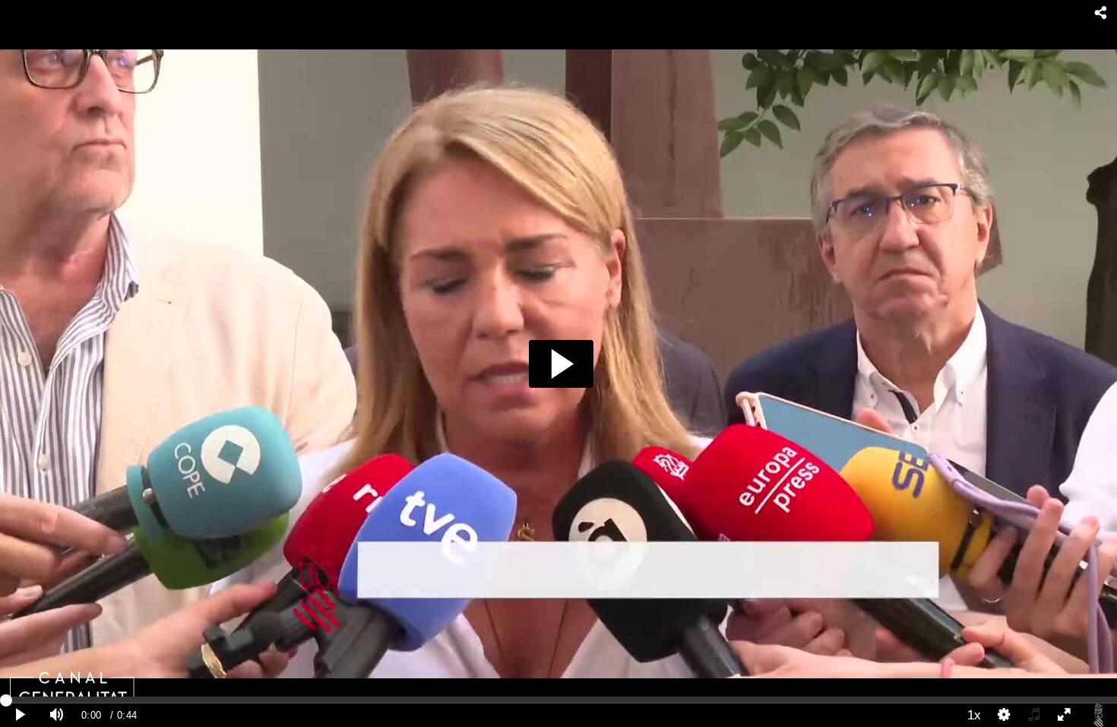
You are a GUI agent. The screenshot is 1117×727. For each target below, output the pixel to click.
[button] (561, 364)
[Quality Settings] (1004, 715)
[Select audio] (1034, 715)
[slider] (558, 700)
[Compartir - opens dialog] (1100, 13)
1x (974, 715)
